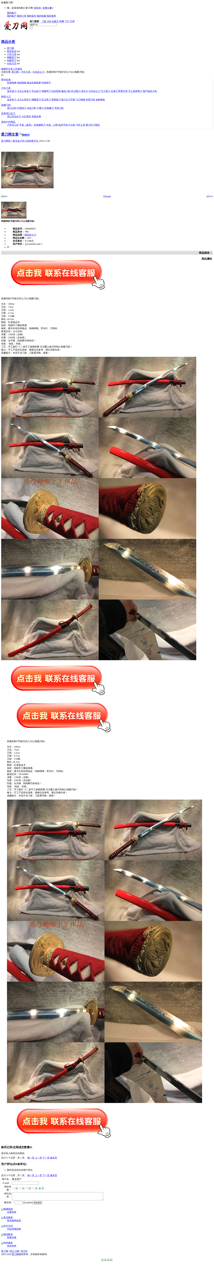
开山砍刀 (36, 91)
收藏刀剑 (6, 105)
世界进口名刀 (8, 113)
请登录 (37, 8)
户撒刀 (40, 108)
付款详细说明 (14, 1229)
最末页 (53, 1158)
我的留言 (31, 16)
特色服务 (8, 1243)
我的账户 (11, 13)
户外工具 (80, 125)
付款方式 (11, 63)
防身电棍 (11, 82)
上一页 (38, 1158)
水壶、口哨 (52, 125)
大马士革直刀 (24, 91)
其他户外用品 (8, 122)
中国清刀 (21, 108)
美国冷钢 (36, 116)
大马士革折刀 (24, 99)
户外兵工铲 (13, 125)
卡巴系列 (26, 116)
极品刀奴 (66, 91)
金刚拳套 (100, 99)
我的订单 (21, 16)
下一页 (46, 1158)
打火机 (71, 125)
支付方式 (8, 1226)
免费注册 (47, 8)
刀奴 (44, 21)
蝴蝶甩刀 (11, 57)
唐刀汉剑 (11, 108)
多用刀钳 (90, 99)
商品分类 (8, 42)
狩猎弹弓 (46, 82)
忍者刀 (114, 91)
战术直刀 (11, 91)
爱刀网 (10, 48)
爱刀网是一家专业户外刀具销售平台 (19, 141)
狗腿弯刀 (11, 60)
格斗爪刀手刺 (68, 99)
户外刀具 (11, 54)
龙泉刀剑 (31, 108)
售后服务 (8, 1217)
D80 (49, 21)
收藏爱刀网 (7, 2)
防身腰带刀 (40, 125)
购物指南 (8, 1209)
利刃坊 (24, 1251)
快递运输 (11, 1237)
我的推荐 (51, 16)
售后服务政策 (14, 1220)
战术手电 (63, 125)
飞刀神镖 (80, 99)
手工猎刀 (105, 91)
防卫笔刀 (46, 99)
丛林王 (55, 21)
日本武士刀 (38, 72)
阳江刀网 (14, 1251)
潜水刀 (84, 91)
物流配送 (8, 1234)
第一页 (30, 1158)
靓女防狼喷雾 (34, 82)
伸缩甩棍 (21, 82)
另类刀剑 (59, 108)
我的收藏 (41, 16)
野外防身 (6, 79)
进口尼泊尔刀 (14, 116)
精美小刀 (6, 96)
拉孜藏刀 (49, 108)
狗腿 (61, 21)
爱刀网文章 (10, 134)
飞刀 (67, 21)
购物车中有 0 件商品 (11, 69)
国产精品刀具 (150, 91)
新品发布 (11, 51)
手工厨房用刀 (135, 91)
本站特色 (11, 1246)
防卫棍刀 (76, 91)
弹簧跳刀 (56, 99)
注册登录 (11, 1212)
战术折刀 (11, 99)
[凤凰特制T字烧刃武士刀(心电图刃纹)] (27, 194)
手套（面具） (26, 125)
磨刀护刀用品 (93, 125)
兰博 (72, 21)
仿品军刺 (56, 91)
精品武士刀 (30, 235)
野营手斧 (123, 91)
